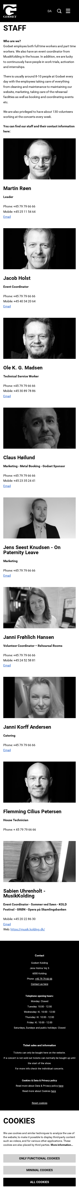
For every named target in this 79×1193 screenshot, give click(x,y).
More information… (62, 1144)
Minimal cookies (39, 1170)
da (50, 11)
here (61, 1085)
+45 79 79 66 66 (43, 978)
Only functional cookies (39, 1158)
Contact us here (39, 984)
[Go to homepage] (9, 11)
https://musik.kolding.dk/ (28, 929)
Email (7, 216)
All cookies (39, 1182)
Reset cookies (39, 1103)
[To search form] (59, 11)
